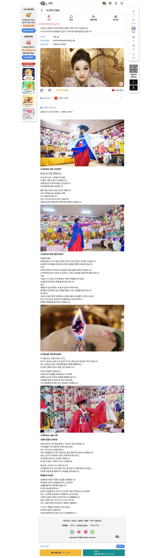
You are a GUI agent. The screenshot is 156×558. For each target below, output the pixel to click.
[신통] (43, 3)
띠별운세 (80, 521)
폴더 (120, 98)
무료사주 (74, 521)
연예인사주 (98, 521)
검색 (122, 3)
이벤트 (110, 3)
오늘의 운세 (66, 520)
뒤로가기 (42, 10)
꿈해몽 (86, 521)
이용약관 (72, 525)
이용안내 (43, 546)
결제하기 (104, 3)
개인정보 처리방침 (82, 525)
